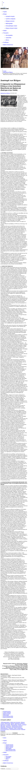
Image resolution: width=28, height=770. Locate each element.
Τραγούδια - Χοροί (13, 728)
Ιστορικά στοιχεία (10, 16)
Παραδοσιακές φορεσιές (17, 725)
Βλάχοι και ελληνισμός (15, 722)
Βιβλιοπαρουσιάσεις (5, 722)
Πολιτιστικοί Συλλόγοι (17, 727)
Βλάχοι (5, 14)
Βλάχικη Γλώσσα (6, 713)
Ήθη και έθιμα (14, 724)
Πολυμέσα (5, 33)
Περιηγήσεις (8, 725)
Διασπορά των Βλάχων (5, 93)
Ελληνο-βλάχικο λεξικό (8, 716)
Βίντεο (7, 40)
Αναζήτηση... (3, 731)
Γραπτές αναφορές (10, 18)
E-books (8, 724)
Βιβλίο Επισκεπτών (8, 44)
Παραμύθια (3, 727)
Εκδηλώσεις (3, 724)
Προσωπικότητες (4, 728)
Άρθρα (5, 30)
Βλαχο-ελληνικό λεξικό (11, 28)
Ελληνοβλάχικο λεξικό (11, 25)
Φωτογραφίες (9, 35)
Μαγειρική (3, 725)
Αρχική (5, 11)
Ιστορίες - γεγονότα (22, 724)
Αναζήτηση (15, 733)
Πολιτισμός (8, 727)
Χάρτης (4, 737)
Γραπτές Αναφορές (7, 712)
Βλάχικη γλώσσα (10, 21)
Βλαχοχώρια (7, 723)
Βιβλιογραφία (9, 23)
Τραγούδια (8, 37)
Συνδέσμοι (6, 42)
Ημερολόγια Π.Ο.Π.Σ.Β (15, 729)
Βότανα (12, 723)
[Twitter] (3, 2)
